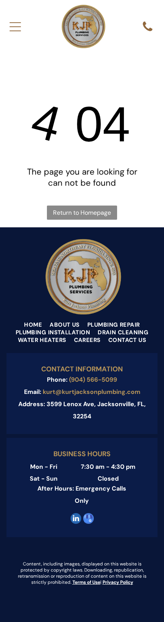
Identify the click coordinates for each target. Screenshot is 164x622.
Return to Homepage (82, 213)
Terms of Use (86, 582)
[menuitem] (33, 325)
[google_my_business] (88, 519)
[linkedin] (76, 519)
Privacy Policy (118, 582)
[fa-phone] (147, 31)
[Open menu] (15, 26)
